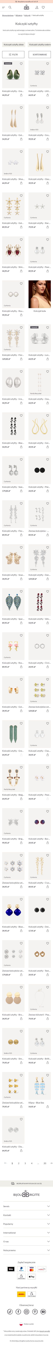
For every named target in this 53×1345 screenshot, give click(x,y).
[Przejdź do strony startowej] (26, 7)
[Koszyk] (49, 7)
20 (45, 1163)
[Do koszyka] (21, 95)
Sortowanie (40, 54)
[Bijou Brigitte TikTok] (10, 1311)
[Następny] (51, 1163)
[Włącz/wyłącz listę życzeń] (21, 63)
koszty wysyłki (45, 1331)
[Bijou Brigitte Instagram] (27, 1311)
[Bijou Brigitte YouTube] (43, 1311)
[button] (36, 7)
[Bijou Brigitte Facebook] (18, 1311)
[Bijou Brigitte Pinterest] (35, 1311)
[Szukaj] (10, 7)
